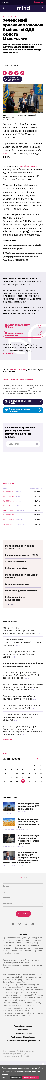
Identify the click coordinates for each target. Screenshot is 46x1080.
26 (17, 781)
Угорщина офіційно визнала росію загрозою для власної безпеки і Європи (20, 654)
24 (5, 781)
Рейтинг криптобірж (16, 568)
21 (29, 777)
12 (17, 773)
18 (11, 777)
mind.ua (23, 965)
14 (29, 773)
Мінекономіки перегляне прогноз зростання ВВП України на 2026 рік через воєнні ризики (21, 675)
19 (17, 777)
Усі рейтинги (9, 605)
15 (35, 773)
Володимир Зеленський (22, 379)
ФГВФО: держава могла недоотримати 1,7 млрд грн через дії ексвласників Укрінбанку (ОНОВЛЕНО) (22, 256)
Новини (6, 17)
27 (23, 781)
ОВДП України (9, 484)
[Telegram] (26, 924)
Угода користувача (23, 1033)
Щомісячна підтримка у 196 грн (17, 326)
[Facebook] (13, 924)
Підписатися (38, 2)
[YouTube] (32, 924)
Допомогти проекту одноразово (15, 334)
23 (40, 777)
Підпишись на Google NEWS (20, 402)
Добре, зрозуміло (31, 1077)
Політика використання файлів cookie (23, 1041)
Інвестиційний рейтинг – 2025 (21, 555)
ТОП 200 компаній (15, 562)
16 (41, 773)
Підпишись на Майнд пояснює (19, 410)
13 (23, 773)
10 (5, 773)
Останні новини (10, 622)
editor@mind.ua (10, 354)
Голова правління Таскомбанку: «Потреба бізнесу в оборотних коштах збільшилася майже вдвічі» (21, 857)
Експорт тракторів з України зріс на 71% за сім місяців (28, 806)
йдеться (7, 153)
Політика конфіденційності (23, 1037)
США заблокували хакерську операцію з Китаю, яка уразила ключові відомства (23, 717)
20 (23, 777)
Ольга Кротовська (17, 370)
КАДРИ (5, 379)
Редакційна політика (23, 1026)
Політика (14, 17)
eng (8, 2)
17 (5, 777)
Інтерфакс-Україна (29, 166)
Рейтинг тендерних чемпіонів (21, 591)
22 (35, 777)
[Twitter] (19, 924)
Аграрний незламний (17, 584)
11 (11, 773)
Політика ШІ (23, 1030)
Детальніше (16, 1077)
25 (11, 781)
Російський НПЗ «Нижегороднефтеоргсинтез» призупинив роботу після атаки (19, 630)
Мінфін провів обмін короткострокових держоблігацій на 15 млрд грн (22, 642)
